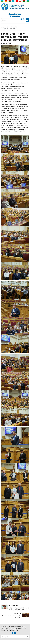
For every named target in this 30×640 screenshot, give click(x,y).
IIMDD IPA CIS (13, 27)
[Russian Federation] (20, 1)
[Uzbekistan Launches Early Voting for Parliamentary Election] (5, 607)
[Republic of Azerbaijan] (2, 1)
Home (2, 27)
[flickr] (21, 19)
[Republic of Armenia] (6, 1)
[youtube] (23, 19)
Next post (17, 613)
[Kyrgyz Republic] (17, 1)
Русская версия (15, 16)
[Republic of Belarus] (10, 1)
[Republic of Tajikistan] (24, 1)
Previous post (14, 605)
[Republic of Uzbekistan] (28, 1)
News (7, 27)
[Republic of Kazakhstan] (13, 1)
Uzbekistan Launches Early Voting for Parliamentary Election (18, 608)
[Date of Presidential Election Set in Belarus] (25, 615)
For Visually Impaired (15, 14)
